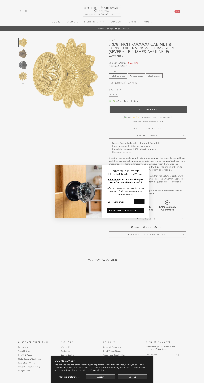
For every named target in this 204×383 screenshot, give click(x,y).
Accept (100, 376)
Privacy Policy (97, 370)
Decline (132, 376)
